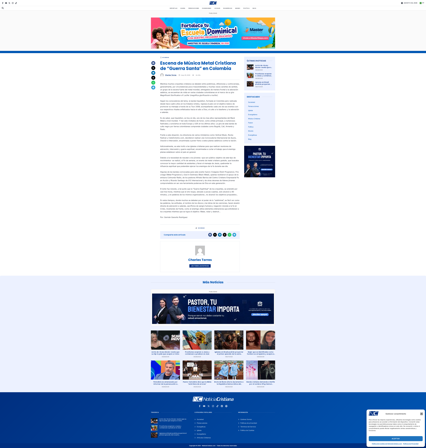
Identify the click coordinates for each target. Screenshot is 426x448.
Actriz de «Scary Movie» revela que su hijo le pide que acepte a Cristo (263, 68)
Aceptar (396, 439)
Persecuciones (193, 8)
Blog (254, 8)
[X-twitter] (9, 3)
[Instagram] (13, 3)
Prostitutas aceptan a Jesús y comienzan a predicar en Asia (263, 76)
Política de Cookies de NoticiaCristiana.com (387, 444)
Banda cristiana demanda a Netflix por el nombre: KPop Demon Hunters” (261, 384)
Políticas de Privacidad (410, 444)
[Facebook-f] (3, 3)
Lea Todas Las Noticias (200, 266)
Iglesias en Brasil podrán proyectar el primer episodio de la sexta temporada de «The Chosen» (229, 354)
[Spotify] (226, 406)
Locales (217, 8)
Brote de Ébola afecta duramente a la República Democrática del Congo (228, 384)
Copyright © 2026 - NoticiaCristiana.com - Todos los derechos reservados (213, 445)
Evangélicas (227, 8)
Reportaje (173, 8)
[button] (421, 414)
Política (246, 8)
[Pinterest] (222, 406)
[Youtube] (6, 3)
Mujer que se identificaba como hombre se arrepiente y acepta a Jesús (260, 354)
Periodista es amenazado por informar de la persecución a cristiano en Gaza (165, 384)
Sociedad (165, 57)
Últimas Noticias (256, 60)
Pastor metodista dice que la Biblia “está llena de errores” (197, 383)
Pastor (250, 123)
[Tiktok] (16, 3)
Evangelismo (206, 8)
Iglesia (182, 8)
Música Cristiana (254, 119)
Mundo (237, 8)
